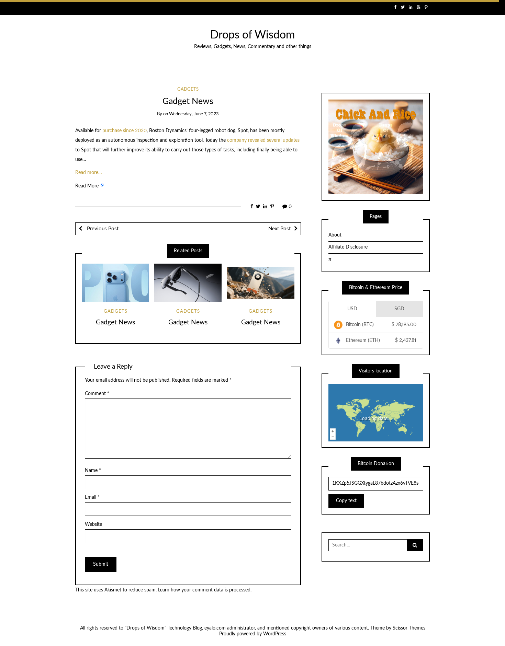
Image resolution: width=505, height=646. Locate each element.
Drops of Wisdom (252, 35)
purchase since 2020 (124, 130)
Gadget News (115, 322)
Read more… (88, 172)
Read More (87, 186)
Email (92, 497)
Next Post (279, 228)
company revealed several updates (263, 140)
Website (93, 524)
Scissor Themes (409, 628)
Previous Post (102, 228)
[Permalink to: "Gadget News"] (115, 282)
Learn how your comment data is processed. (204, 590)
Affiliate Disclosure (348, 247)
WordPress (274, 634)
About (334, 235)
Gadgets (188, 89)
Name (93, 470)
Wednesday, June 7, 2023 (194, 114)
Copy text (346, 500)
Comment (97, 393)
